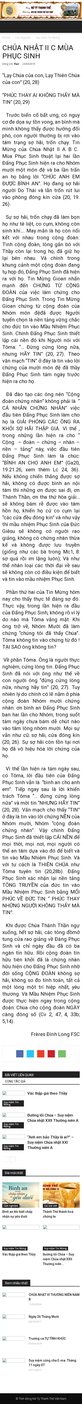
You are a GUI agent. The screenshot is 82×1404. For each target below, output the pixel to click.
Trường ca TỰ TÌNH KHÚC (47, 1338)
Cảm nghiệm (11, 1205)
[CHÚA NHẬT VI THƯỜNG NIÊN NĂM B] (13, 1300)
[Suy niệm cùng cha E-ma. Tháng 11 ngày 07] (13, 1366)
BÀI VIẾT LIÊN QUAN (19, 1075)
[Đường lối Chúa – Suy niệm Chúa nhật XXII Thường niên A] (13, 1120)
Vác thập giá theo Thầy (47, 1093)
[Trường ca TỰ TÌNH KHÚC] (13, 1344)
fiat (16, 63)
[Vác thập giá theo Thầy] (13, 1098)
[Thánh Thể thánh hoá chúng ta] (61, 1195)
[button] (75, 27)
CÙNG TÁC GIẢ (15, 1081)
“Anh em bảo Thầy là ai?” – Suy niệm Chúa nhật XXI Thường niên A (50, 1142)
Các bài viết (50, 1205)
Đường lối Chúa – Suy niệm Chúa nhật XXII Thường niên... (58, 1259)
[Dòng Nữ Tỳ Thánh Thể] (41, 10)
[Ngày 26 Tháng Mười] (13, 1322)
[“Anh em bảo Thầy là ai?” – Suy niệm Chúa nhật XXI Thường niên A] (13, 1142)
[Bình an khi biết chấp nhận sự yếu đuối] (20, 1195)
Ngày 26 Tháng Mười (44, 1316)
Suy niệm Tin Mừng (11, 1103)
